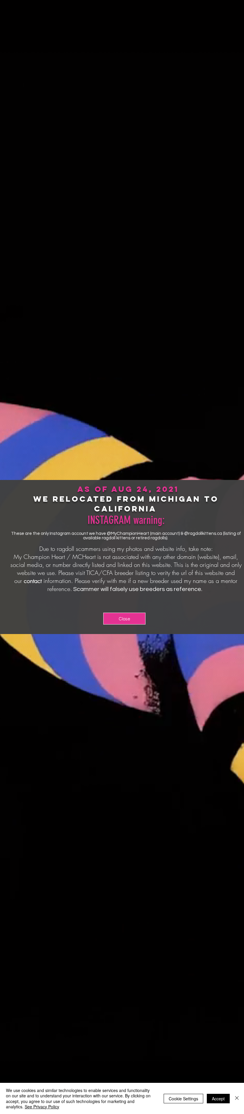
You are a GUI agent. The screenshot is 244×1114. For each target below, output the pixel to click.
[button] (124, 619)
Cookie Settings (183, 1099)
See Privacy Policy (42, 1107)
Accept (218, 1099)
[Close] (236, 1098)
